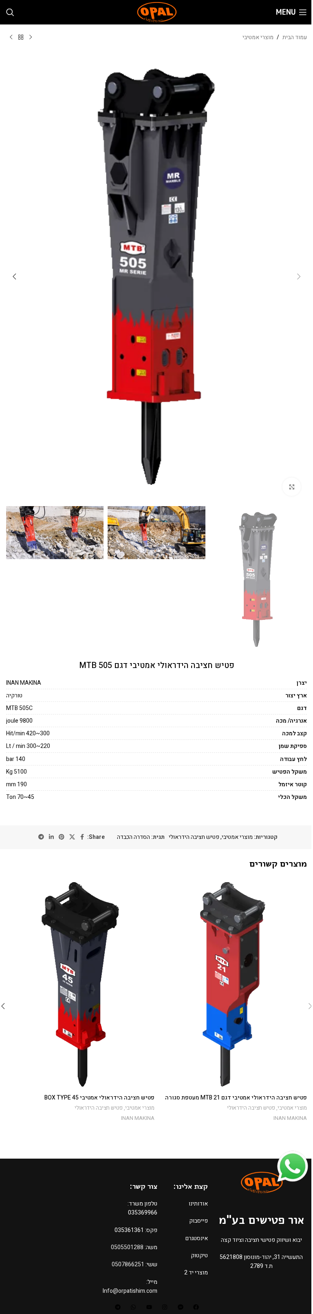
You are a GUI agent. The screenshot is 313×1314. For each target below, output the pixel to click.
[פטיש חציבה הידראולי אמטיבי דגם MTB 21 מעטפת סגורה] (233, 984)
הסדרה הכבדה (133, 837)
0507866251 (128, 1264)
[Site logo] (156, 12)
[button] (299, 276)
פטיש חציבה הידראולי (194, 837)
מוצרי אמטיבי (257, 37)
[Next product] (11, 37)
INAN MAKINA (290, 1118)
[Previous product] (30, 37)
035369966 (142, 1212)
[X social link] (72, 837)
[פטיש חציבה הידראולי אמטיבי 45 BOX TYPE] (80, 984)
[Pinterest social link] (61, 837)
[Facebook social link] (82, 837)
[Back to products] (21, 37)
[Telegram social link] (41, 837)
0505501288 (127, 1247)
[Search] (10, 12)
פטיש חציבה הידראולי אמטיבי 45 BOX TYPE (99, 1097)
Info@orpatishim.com (130, 1291)
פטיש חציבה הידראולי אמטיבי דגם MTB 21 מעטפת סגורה (236, 1097)
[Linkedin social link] (51, 837)
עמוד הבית (294, 37)
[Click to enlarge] (291, 487)
